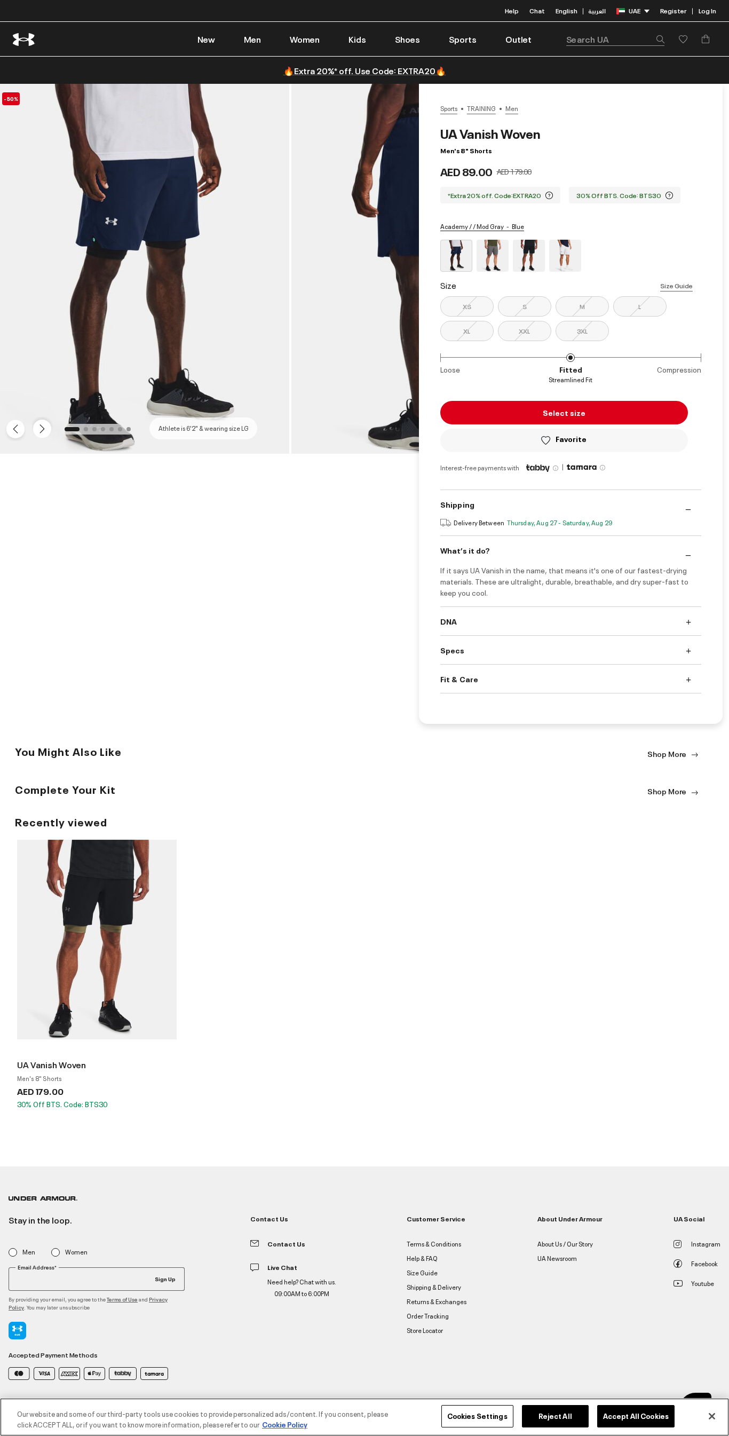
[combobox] (615, 39)
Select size (564, 412)
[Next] (40, 428)
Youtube (702, 1283)
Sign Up (165, 1278)
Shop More (667, 753)
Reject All (555, 1416)
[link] (206, 39)
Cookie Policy (284, 1424)
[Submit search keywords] (657, 39)
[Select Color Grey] (493, 256)
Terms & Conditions (434, 1243)
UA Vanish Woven (51, 1064)
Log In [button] (707, 10)
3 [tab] (97, 432)
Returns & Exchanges (436, 1301)
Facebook (704, 1263)
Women (76, 1252)
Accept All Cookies (636, 1416)
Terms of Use (122, 1299)
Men (511, 108)
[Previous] (12, 428)
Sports (448, 108)
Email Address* (37, 1267)
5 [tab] (114, 432)
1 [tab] (70, 432)
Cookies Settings (477, 1416)
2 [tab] (89, 432)
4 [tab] (106, 432)
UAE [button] (634, 10)
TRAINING (481, 108)
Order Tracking (428, 1315)
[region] (364, 1417)
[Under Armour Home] (24, 39)
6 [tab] (123, 432)
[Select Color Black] (529, 256)
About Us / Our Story (565, 1243)
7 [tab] (131, 432)
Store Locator (425, 1330)
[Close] (712, 1416)
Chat (537, 10)
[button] (252, 39)
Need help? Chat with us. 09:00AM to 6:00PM (301, 1287)
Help (512, 10)
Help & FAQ (422, 1258)
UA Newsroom (557, 1258)
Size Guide (676, 285)
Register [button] (673, 10)
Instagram (705, 1243)
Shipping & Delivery (434, 1286)
